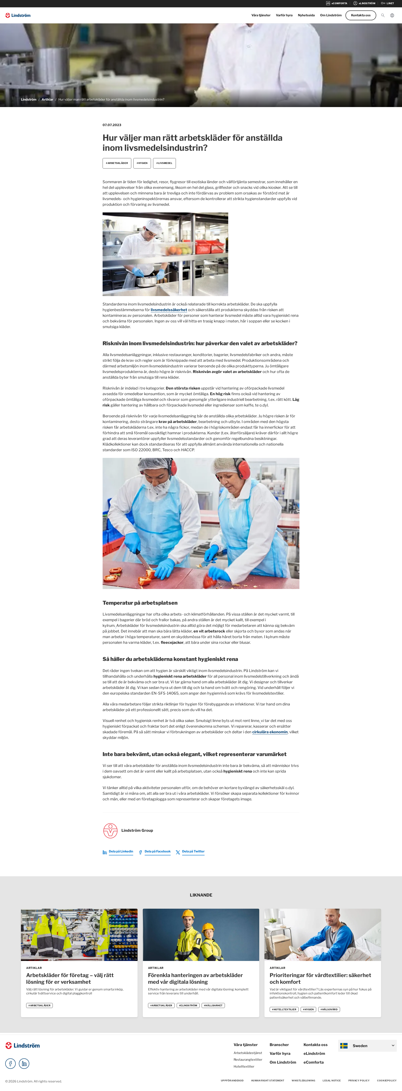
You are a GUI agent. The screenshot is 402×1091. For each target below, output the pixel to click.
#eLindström (188, 1005)
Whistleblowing (303, 1080)
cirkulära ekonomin (270, 732)
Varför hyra (284, 15)
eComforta (314, 1062)
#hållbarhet (213, 1005)
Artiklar (47, 99)
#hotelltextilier (284, 1009)
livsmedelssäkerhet (169, 310)
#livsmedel (164, 163)
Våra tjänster (261, 15)
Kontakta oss (361, 15)
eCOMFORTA (336, 3)
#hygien (142, 163)
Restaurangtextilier (248, 1060)
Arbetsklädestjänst (248, 1053)
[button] (382, 15)
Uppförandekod (232, 1080)
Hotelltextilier (244, 1066)
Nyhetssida (306, 15)
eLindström (314, 1053)
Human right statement (267, 1080)
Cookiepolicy (387, 1080)
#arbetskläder (117, 163)
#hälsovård (329, 1009)
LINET (387, 3)
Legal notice (332, 1080)
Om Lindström (331, 15)
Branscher (279, 1044)
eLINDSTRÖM (364, 3)
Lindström (28, 99)
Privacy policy (359, 1080)
